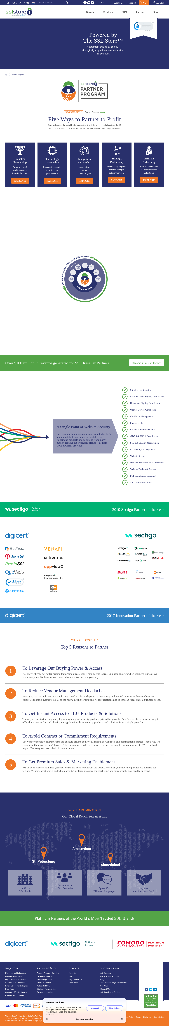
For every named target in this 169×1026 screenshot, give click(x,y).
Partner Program (18, 74)
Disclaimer (147, 1017)
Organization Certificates (15, 979)
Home (6, 74)
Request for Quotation (14, 995)
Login (160, 2)
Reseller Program (44, 976)
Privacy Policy (128, 1017)
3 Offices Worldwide (25, 890)
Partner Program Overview (48, 973)
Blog (103, 3)
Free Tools (9, 989)
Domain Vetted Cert (13, 976)
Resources (73, 983)
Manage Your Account (109, 976)
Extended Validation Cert (15, 973)
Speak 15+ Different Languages (104, 890)
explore (20, 180)
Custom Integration (45, 992)
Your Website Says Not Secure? (113, 983)
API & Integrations (44, 979)
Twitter (88, 2)
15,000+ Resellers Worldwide (144, 890)
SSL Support (105, 973)
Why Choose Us (75, 979)
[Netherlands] (34, 3)
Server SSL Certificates (15, 983)
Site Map (104, 986)
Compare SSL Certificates (16, 992)
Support (132, 3)
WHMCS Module (44, 983)
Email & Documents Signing (16, 986)
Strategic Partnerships (46, 989)
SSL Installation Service (110, 992)
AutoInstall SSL (43, 986)
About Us (118, 3)
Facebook (85, 2)
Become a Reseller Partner (146, 362)
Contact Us (105, 989)
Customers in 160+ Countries (65, 887)
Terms (138, 1017)
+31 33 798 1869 (17, 3)
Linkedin (92, 2)
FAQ (102, 979)
